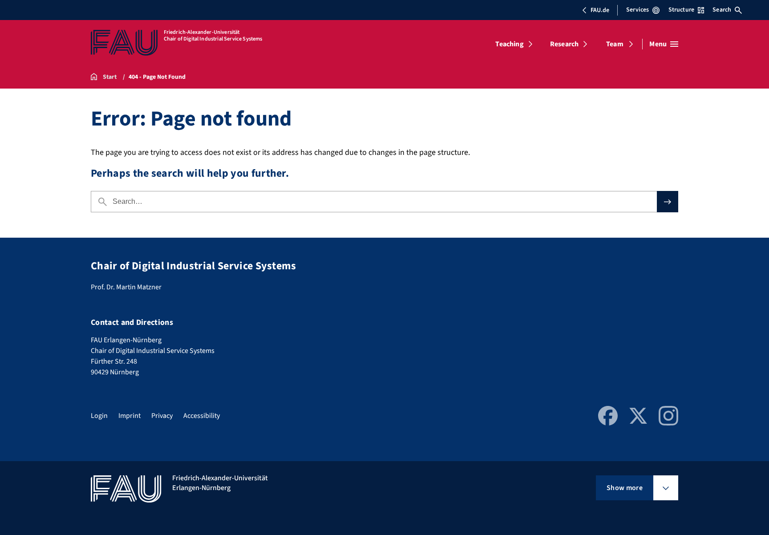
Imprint (129, 416)
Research (564, 44)
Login (99, 416)
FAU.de (600, 10)
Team (614, 44)
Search (721, 9)
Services (637, 9)
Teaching (509, 44)
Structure (681, 9)
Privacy (162, 416)
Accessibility (201, 416)
